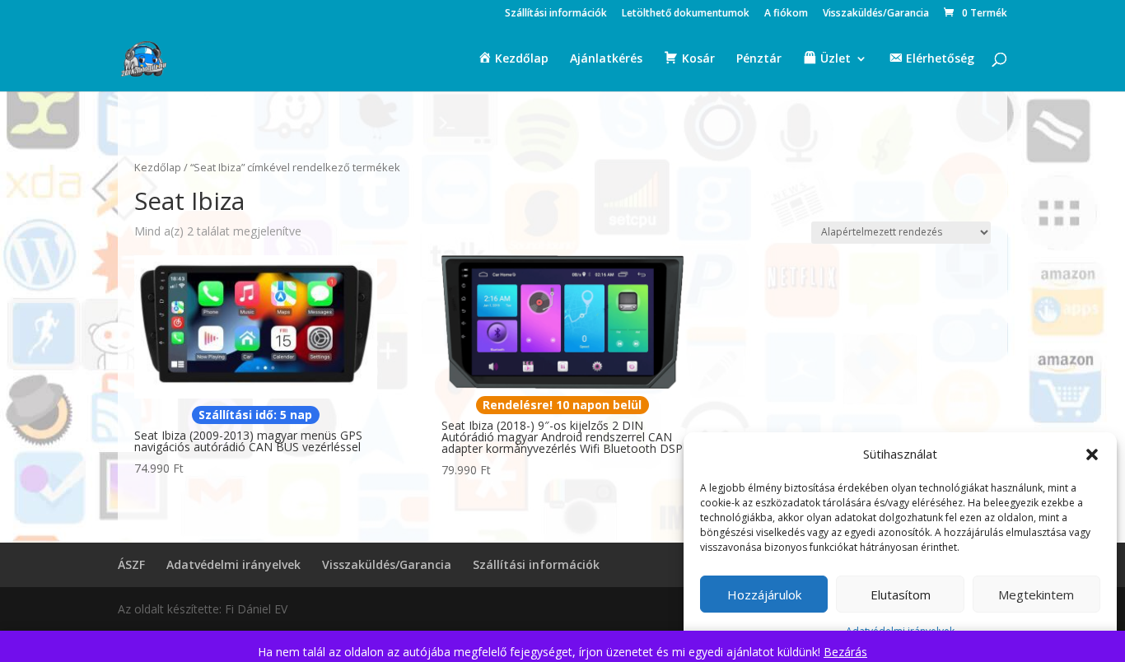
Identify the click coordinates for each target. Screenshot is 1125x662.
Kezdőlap (157, 167)
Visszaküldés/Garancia (876, 14)
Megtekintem (1036, 594)
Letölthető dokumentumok (685, 14)
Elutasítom (901, 594)
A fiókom (786, 14)
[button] (1092, 454)
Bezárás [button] (845, 652)
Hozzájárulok (764, 594)
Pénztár (759, 59)
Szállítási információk (556, 14)
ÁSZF (131, 564)
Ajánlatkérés (606, 59)
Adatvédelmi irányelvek (233, 564)
